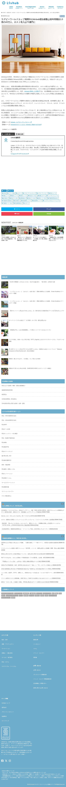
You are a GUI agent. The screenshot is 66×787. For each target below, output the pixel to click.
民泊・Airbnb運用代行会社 (9, 415)
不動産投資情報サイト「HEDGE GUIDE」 (14, 538)
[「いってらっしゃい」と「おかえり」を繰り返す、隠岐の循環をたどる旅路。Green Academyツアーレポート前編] (4, 304)
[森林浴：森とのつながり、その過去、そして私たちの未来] (4, 361)
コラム (35, 648)
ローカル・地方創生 (7, 657)
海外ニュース (15, 195)
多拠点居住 (26, 593)
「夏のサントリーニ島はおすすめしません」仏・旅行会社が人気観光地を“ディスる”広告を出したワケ (36, 310)
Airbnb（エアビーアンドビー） (20, 122)
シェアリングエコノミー (12, 595)
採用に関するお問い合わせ (40, 688)
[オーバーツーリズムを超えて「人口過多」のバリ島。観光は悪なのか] (4, 323)
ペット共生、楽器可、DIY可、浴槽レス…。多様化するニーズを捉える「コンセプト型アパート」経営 (28, 572)
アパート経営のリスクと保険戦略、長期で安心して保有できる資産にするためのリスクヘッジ (26, 578)
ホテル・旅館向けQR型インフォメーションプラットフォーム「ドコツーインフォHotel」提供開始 (27, 519)
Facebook (24, 154)
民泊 (60, 593)
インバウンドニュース (53, 195)
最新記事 (11, 190)
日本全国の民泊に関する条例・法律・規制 (13, 403)
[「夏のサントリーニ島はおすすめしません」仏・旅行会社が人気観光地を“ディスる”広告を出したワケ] (4, 313)
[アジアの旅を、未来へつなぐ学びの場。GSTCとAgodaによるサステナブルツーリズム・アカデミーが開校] (4, 342)
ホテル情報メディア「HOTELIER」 (12, 505)
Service (42, 7)
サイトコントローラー (8, 491)
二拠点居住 (32, 593)
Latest (11, 7)
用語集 (35, 657)
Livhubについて (6, 703)
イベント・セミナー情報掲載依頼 (42, 679)
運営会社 (4, 707)
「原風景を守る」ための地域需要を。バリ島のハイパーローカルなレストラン (30, 330)
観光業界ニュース (37, 200)
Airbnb (4, 190)
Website (51, 7)
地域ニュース (6, 195)
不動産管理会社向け (53, 198)
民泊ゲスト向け (14, 198)
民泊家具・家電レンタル (8, 469)
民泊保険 (4, 442)
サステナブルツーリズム (7, 593)
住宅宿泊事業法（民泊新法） (9, 399)
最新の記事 (20, 134)
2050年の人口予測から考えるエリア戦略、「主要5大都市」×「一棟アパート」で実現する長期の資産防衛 (29, 542)
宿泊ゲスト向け (31, 198)
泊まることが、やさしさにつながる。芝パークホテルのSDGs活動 (19, 516)
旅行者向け (5, 198)
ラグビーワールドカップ (29, 193)
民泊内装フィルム (6, 478)
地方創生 (26, 595)
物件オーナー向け (42, 198)
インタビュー (37, 644)
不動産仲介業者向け (7, 200)
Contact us (60, 7)
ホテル (3, 595)
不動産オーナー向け (7, 203)
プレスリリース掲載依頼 (40, 674)
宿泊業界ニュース (27, 200)
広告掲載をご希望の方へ (40, 683)
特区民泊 (4, 394)
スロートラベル (47, 593)
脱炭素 (13, 597)
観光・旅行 (5, 639)
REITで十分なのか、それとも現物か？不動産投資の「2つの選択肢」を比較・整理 (23, 557)
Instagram (14, 154)
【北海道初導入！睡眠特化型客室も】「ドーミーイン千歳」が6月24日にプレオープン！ (25, 529)
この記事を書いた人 (9, 134)
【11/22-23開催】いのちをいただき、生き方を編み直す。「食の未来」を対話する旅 (32, 282)
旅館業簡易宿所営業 (7, 390)
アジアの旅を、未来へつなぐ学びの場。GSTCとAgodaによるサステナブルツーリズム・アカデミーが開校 (36, 340)
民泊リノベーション (7, 473)
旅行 (53, 593)
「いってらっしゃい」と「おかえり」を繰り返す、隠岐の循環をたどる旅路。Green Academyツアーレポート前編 (36, 302)
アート (20, 595)
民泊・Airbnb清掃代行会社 (9, 420)
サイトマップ (5, 720)
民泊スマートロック (7, 451)
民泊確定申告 (5, 447)
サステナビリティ (6, 597)
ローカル (31, 595)
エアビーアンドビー (42, 193)
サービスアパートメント (8, 482)
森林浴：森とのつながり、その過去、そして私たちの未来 (24, 358)
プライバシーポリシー (8, 712)
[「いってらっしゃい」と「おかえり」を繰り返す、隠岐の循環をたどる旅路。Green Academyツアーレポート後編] (4, 294)
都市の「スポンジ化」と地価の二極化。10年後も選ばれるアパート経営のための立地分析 (25, 582)
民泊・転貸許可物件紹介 (8, 438)
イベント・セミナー (38, 653)
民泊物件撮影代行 (6, 460)
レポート (19, 193)
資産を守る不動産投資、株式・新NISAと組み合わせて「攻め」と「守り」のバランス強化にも (26, 565)
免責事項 (4, 716)
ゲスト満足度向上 (6, 496)
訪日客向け (17, 200)
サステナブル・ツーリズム (9, 666)
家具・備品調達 (6, 464)
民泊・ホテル (5, 662)
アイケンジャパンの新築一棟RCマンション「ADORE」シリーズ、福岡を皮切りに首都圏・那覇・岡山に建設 (30, 548)
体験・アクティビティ (8, 644)
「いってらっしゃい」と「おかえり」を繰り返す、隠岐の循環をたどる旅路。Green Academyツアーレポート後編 (36, 292)
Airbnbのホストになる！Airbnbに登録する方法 (25, 124)
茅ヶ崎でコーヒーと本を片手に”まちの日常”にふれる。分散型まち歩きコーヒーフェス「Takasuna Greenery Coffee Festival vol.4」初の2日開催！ (35, 350)
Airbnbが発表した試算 (31, 91)
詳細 (23, 754)
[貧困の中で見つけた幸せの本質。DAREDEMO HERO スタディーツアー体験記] (4, 371)
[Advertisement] (16, 171)
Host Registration (30, 7)
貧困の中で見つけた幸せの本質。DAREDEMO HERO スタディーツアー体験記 (30, 368)
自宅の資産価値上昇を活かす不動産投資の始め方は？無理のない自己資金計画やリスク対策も (26, 569)
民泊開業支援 (5, 487)
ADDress (37, 595)
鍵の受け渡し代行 (6, 455)
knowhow (19, 7)
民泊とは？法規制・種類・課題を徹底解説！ (14, 385)
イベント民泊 (12, 193)
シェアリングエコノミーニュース (52, 200)
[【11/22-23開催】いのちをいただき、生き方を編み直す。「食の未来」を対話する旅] (4, 284)
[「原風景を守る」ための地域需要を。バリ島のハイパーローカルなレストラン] (4, 332)
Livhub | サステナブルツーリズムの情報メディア (43, 784)
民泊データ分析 (6, 429)
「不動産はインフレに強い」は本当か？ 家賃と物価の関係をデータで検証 (21, 561)
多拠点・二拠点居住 (7, 653)
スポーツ (27, 203)
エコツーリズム (52, 595)
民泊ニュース (53, 193)
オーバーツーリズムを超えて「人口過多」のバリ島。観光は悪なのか (27, 320)
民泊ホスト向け (33, 195)
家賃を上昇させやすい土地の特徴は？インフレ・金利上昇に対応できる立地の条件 (23, 554)
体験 (57, 593)
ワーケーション (18, 593)
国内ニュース (24, 195)
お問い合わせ (37, 670)
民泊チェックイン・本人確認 (9, 433)
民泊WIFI (4, 424)
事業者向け (23, 198)
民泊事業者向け (18, 203)
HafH (46, 595)
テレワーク (39, 593)
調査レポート (42, 195)
